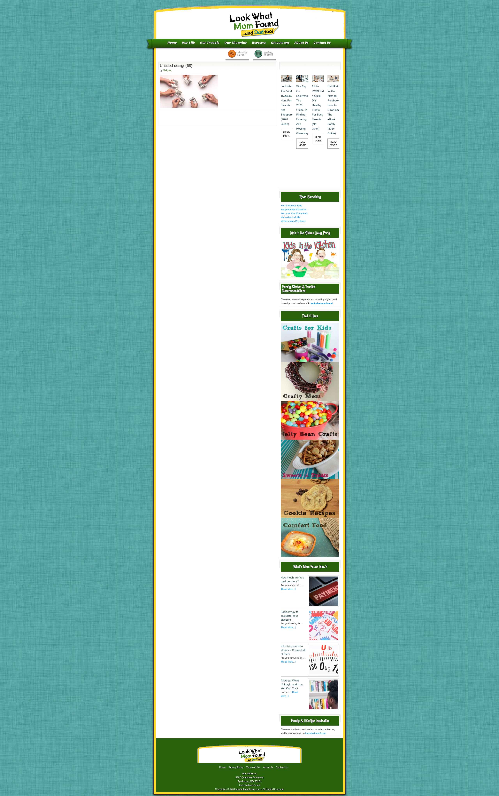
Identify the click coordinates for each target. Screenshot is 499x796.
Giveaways (280, 42)
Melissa (167, 70)
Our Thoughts (235, 42)
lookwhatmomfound (315, 733)
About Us (302, 42)
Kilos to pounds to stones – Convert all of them (293, 650)
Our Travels (209, 42)
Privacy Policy (236, 767)
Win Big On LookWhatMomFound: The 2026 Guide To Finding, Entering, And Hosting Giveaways (302, 110)
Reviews (259, 42)
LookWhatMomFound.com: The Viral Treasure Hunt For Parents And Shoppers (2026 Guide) (286, 105)
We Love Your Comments (294, 213)
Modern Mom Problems (293, 221)
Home (172, 42)
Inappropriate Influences (293, 209)
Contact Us (322, 42)
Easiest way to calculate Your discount (289, 615)
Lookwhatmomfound (249, 20)
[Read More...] (288, 589)
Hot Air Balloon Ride (291, 205)
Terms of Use (253, 767)
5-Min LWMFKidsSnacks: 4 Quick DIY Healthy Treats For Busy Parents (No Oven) (318, 107)
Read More (286, 134)
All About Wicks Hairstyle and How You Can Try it (292, 684)
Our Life (188, 42)
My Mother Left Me (290, 217)
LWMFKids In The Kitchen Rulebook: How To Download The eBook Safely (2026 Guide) (333, 110)
